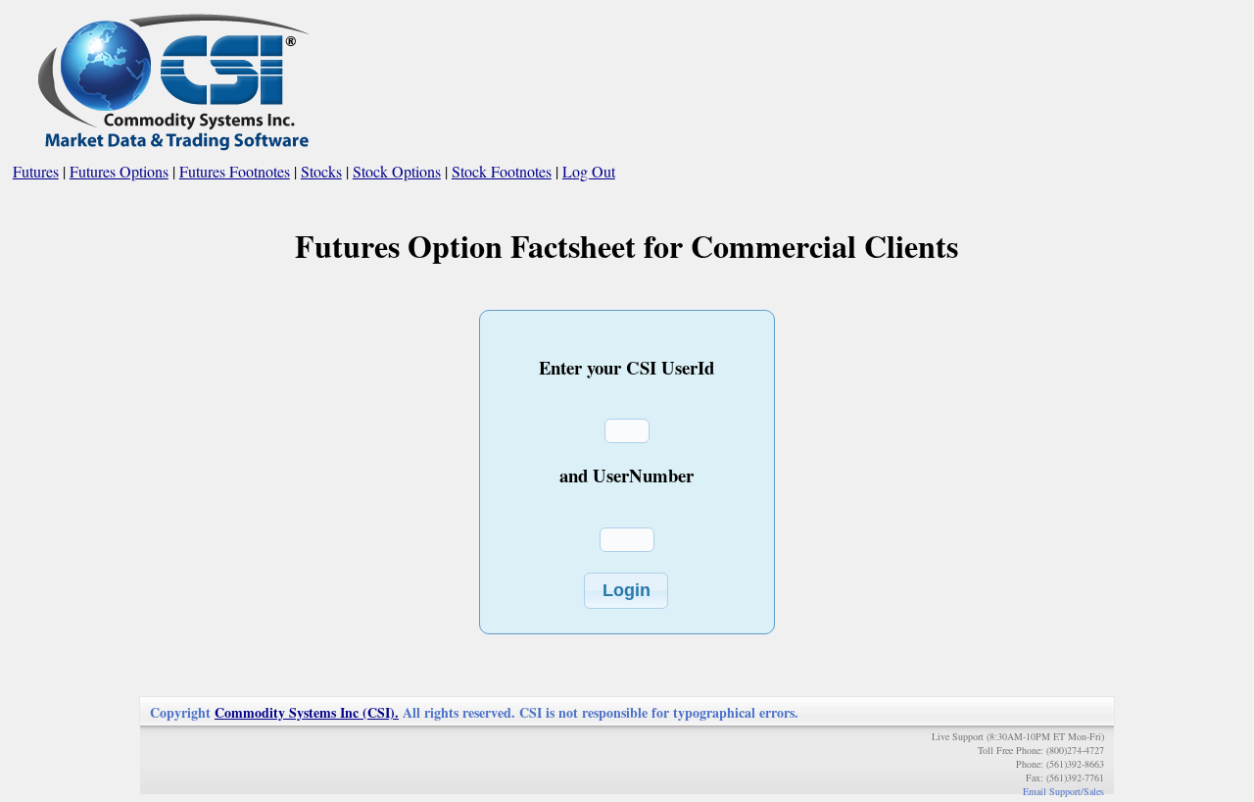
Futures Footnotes (234, 171)
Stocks (321, 171)
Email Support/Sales (1063, 791)
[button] (626, 591)
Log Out (588, 171)
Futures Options (119, 171)
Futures (36, 171)
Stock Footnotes (502, 171)
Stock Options (397, 171)
